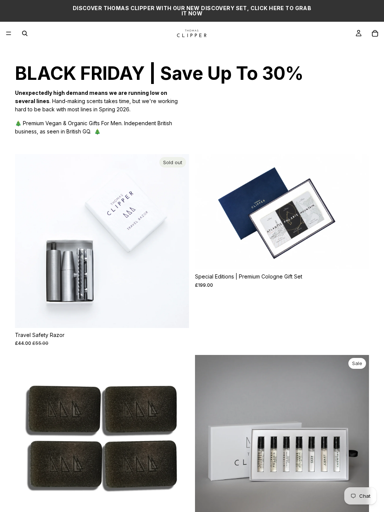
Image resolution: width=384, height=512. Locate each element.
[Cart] (375, 33)
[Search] (24, 33)
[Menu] (8, 33)
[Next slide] (177, 241)
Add (363, 258)
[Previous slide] (26, 241)
